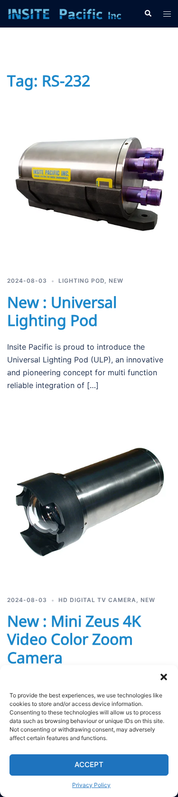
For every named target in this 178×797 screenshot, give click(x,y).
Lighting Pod (81, 280)
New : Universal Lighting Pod (62, 311)
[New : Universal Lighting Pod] (89, 182)
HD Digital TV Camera (97, 599)
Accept (89, 764)
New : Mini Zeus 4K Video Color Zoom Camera (74, 639)
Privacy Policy (91, 784)
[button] (164, 677)
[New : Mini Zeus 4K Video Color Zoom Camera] (89, 501)
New (116, 280)
